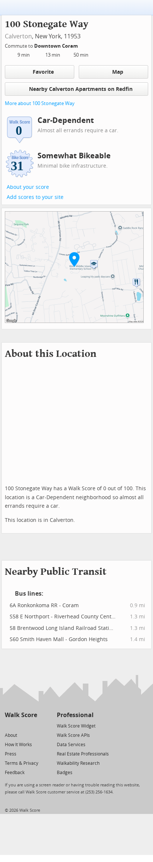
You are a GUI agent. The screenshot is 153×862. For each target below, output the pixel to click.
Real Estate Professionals (83, 754)
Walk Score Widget (76, 726)
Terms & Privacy (21, 763)
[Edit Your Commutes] (83, 44)
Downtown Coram (56, 46)
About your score (28, 187)
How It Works (18, 744)
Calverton (18, 36)
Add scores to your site (35, 197)
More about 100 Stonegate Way (40, 103)
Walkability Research (78, 763)
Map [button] (117, 72)
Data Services (71, 744)
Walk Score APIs (73, 735)
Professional (75, 715)
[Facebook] (20, 725)
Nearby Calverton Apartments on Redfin (81, 89)
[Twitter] (9, 725)
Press (10, 754)
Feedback (15, 772)
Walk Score (21, 715)
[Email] (32, 725)
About (11, 735)
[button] (74, 259)
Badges (64, 772)
